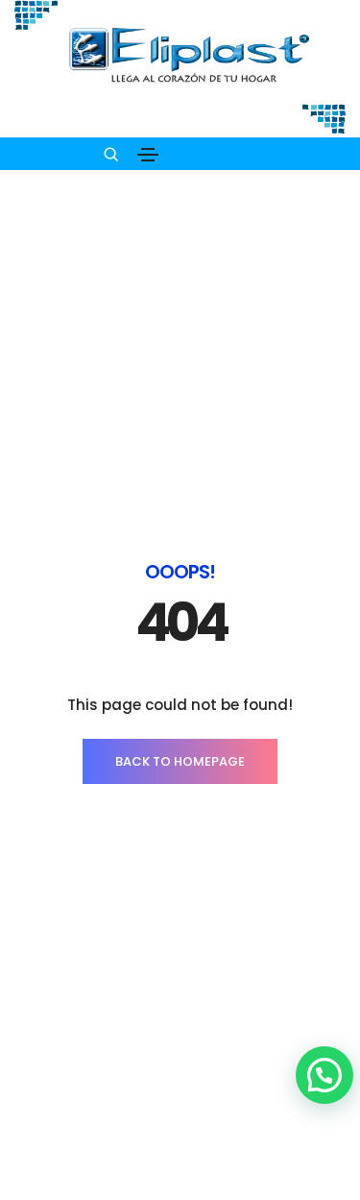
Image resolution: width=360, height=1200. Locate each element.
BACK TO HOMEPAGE (180, 761)
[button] (324, 1075)
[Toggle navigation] (147, 154)
